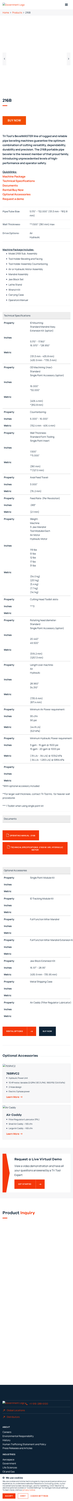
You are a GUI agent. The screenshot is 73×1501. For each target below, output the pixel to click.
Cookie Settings (39, 1496)
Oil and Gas (9, 1471)
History (6, 1440)
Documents (10, 185)
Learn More (12, 1097)
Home (6, 12)
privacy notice (29, 1490)
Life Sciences (10, 1467)
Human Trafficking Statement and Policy (24, 1444)
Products (17, 12)
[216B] (36, 58)
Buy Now (47, 1031)
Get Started (24, 1184)
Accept (9, 1496)
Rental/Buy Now (13, 190)
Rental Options (14, 1031)
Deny (23, 1496)
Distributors (13, 1416)
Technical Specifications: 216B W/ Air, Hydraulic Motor (37, 848)
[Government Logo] (14, 5)
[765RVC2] (36, 1083)
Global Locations (16, 1410)
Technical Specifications (19, 181)
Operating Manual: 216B (22, 835)
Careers (7, 1432)
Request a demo (13, 199)
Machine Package (14, 176)
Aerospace (8, 1459)
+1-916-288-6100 (38, 1403)
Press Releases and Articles (17, 1448)
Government (9, 1463)
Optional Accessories (17, 194)
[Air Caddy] (36, 1122)
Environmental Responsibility (18, 1436)
